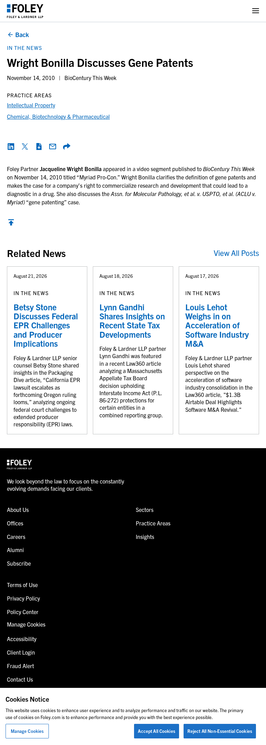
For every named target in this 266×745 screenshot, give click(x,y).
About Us (18, 509)
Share (66, 146)
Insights (145, 536)
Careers (16, 536)
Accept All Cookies (156, 731)
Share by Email (52, 146)
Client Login (21, 652)
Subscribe (19, 563)
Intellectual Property (31, 104)
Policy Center (22, 611)
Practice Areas (153, 523)
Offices (15, 523)
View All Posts (236, 253)
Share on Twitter (25, 146)
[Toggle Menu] (255, 11)
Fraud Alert (20, 665)
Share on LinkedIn (11, 146)
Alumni (15, 549)
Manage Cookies (27, 731)
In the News (24, 47)
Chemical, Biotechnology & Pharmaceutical (58, 116)
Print (39, 146)
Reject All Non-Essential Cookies (219, 731)
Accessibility (21, 638)
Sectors (144, 509)
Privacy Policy (23, 598)
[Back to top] (11, 224)
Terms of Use (22, 584)
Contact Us (20, 679)
